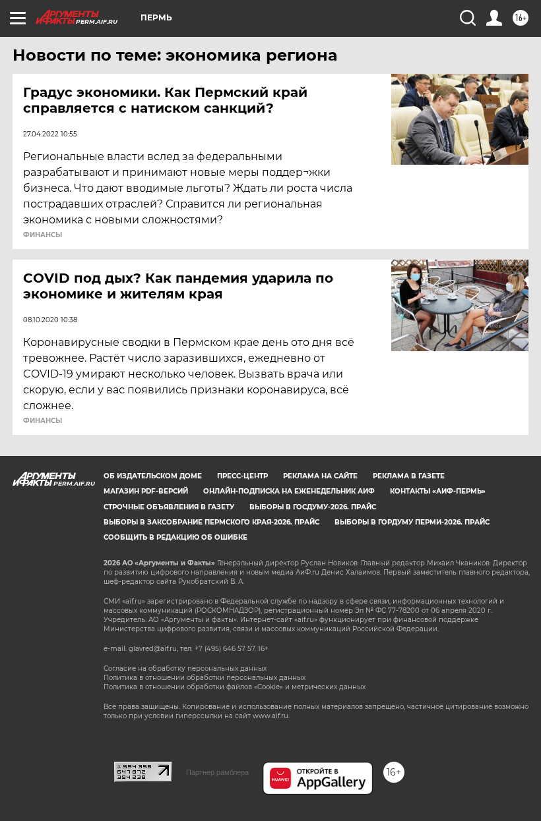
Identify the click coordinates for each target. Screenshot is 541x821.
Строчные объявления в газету (169, 507)
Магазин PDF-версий (146, 491)
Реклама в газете (409, 476)
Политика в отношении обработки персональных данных (204, 677)
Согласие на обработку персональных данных (185, 668)
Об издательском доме (153, 476)
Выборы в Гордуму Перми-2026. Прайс (412, 522)
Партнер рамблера (217, 772)
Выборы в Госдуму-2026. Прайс (312, 507)
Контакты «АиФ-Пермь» (438, 491)
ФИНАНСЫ (42, 235)
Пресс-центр (242, 476)
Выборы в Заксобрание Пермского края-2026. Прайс (211, 522)
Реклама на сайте (320, 476)
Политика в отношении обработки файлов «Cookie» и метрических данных (235, 687)
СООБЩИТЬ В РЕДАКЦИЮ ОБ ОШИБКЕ (175, 537)
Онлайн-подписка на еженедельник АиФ (289, 491)
